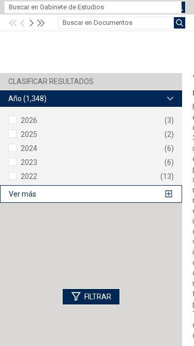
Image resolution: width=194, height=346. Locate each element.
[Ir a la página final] (41, 23)
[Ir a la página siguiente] (31, 23)
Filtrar (97, 297)
